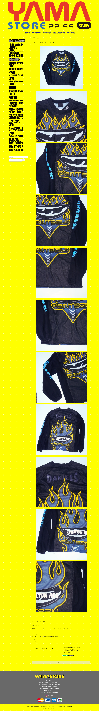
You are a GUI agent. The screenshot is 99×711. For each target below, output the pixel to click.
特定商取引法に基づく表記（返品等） (72, 647)
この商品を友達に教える (69, 649)
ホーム (34, 37)
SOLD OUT (61, 662)
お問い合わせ (69, 706)
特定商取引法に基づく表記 (47, 706)
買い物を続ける (67, 652)
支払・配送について (35, 706)
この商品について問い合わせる (71, 650)
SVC (38, 38)
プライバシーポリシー (60, 706)
